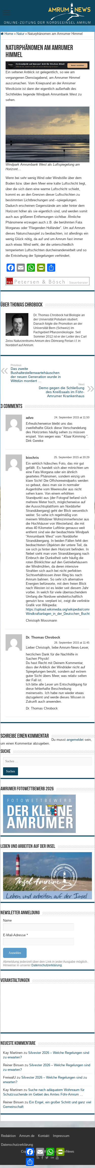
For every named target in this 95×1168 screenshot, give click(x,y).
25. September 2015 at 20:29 (71, 457)
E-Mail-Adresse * (15, 935)
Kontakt (43, 1136)
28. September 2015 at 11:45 (71, 642)
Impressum (61, 1136)
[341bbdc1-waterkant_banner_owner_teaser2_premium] (47, 65)
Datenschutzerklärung (46, 965)
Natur (20, 34)
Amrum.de (26, 1136)
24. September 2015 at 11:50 (71, 417)
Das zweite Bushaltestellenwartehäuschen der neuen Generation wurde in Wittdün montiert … (36, 373)
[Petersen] (47, 281)
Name (7, 920)
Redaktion (8, 1136)
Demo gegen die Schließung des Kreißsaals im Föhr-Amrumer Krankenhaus (61, 390)
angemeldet (75, 740)
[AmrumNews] (47, 13)
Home (8, 34)
